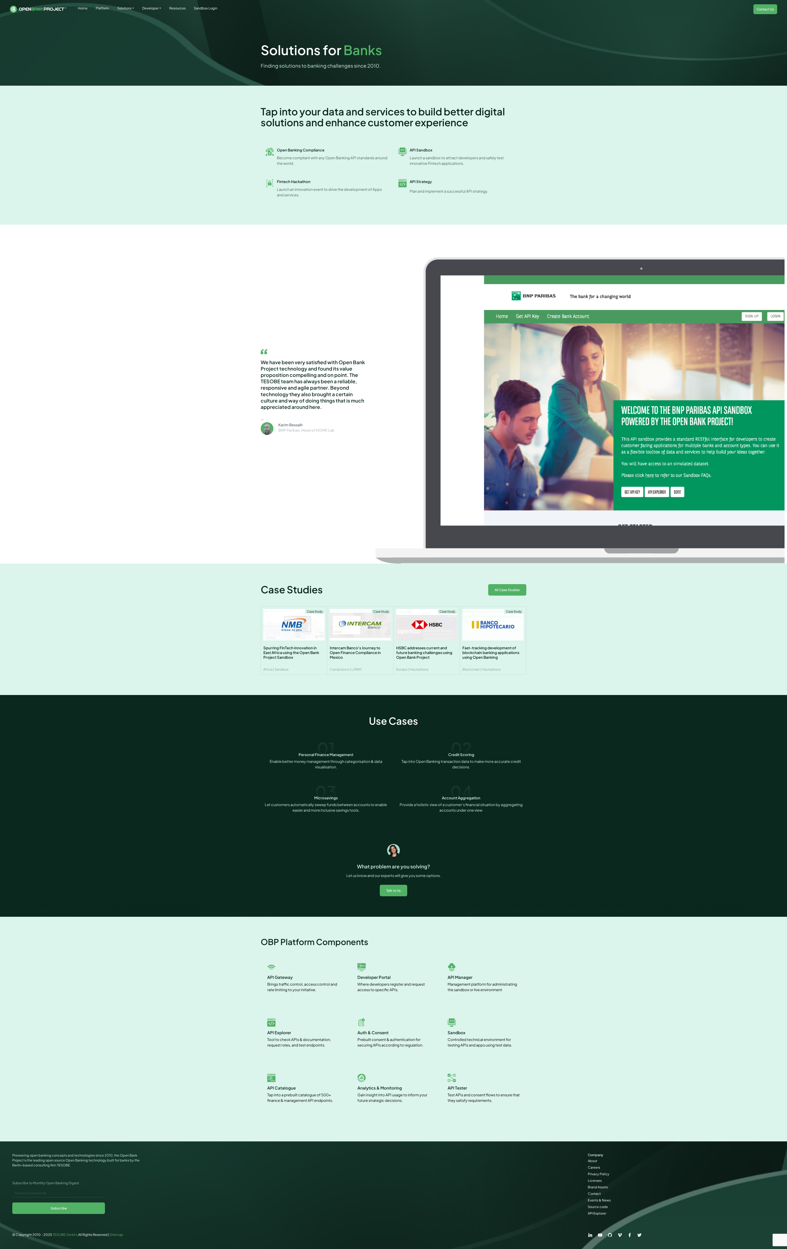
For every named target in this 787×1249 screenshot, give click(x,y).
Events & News (599, 1200)
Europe (401, 669)
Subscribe (59, 1208)
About (592, 1161)
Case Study (315, 611)
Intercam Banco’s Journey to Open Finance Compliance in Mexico (355, 652)
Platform (102, 8)
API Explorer (597, 1213)
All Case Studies (507, 590)
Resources (177, 8)
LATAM (356, 669)
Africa (267, 669)
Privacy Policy (598, 1174)
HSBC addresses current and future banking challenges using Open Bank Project (424, 652)
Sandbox (282, 669)
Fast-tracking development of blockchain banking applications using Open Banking (490, 652)
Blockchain (471, 669)
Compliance (339, 669)
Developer (150, 8)
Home (83, 8)
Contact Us (765, 9)
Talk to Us (393, 890)
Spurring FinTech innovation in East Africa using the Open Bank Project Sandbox (291, 652)
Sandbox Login (205, 8)
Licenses (595, 1180)
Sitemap (116, 1234)
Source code (598, 1207)
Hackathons (419, 669)
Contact (594, 1193)
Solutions (124, 8)
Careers (594, 1167)
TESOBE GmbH (65, 1234)
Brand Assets (598, 1187)
